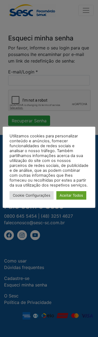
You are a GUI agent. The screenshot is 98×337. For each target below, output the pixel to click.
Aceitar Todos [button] (71, 195)
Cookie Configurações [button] (31, 195)
